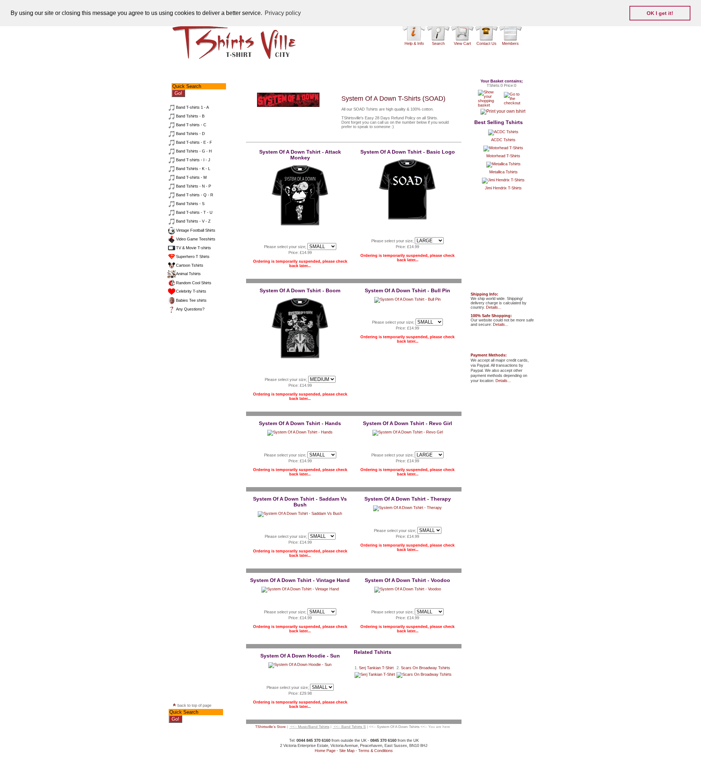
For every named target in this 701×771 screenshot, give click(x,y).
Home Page (325, 750)
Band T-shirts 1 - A (192, 107)
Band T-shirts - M (191, 177)
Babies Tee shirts (191, 300)
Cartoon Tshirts (189, 265)
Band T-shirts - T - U (194, 212)
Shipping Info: (484, 294)
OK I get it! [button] (660, 13)
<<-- (309, 727)
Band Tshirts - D (190, 133)
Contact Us (486, 43)
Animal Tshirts (188, 273)
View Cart (462, 43)
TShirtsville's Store (270, 727)
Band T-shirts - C (191, 125)
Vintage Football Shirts (195, 230)
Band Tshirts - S (190, 203)
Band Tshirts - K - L (193, 168)
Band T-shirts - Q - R (194, 195)
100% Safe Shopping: (491, 315)
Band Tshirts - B (190, 116)
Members (510, 43)
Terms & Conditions (375, 750)
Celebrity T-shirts (191, 291)
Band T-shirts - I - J (193, 160)
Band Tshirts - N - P (193, 186)
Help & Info (414, 43)
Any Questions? (190, 309)
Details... (493, 307)
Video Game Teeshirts (195, 239)
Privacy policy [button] (283, 13)
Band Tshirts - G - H (194, 151)
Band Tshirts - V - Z (193, 221)
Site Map (347, 750)
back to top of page (193, 705)
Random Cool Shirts (193, 283)
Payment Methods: (489, 355)
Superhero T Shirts (193, 256)
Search (438, 43)
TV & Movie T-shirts (193, 248)
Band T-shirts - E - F (194, 142)
